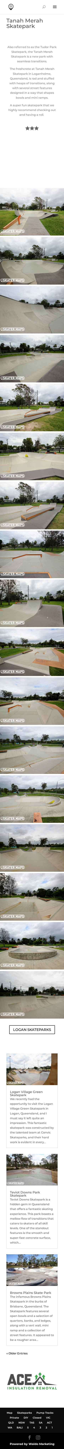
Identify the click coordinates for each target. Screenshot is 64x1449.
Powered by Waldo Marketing (32, 1444)
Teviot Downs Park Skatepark (25, 1193)
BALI (20, 1427)
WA (10, 1427)
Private (14, 1417)
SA (40, 1422)
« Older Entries (17, 1353)
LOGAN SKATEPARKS (32, 1030)
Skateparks (24, 1412)
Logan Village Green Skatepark (26, 1093)
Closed (37, 1417)
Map (9, 1412)
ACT (49, 1422)
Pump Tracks (44, 1412)
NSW (21, 1422)
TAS (32, 1422)
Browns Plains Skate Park (30, 1293)
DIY (26, 1417)
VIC (48, 1417)
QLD (11, 1422)
